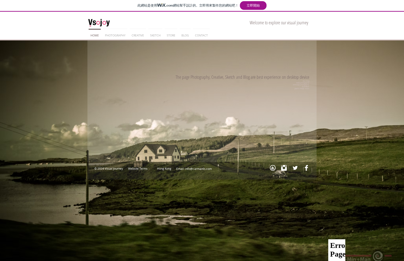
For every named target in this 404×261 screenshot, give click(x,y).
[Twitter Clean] (295, 168)
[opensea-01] (273, 168)
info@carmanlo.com (198, 169)
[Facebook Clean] (306, 168)
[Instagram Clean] (284, 168)
